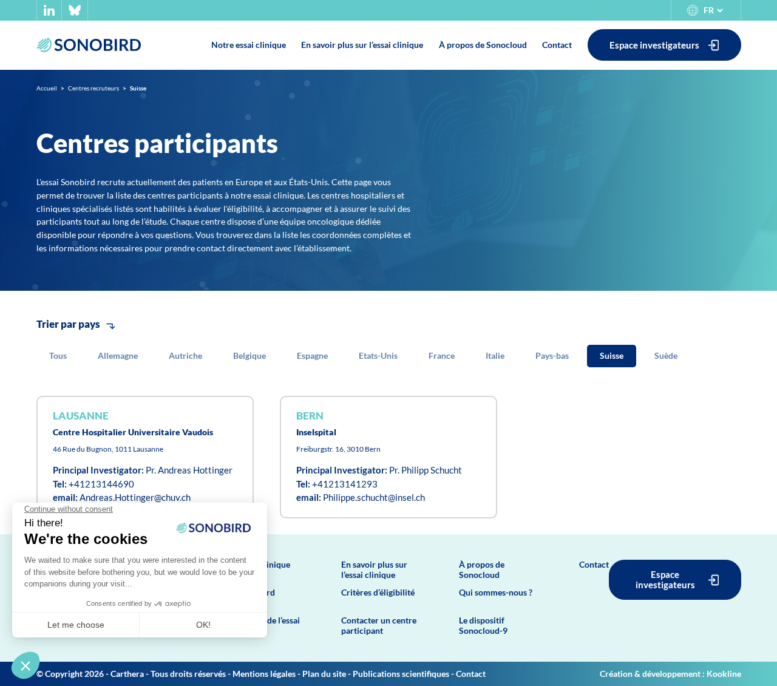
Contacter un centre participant (378, 625)
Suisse (611, 355)
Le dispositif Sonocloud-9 (483, 625)
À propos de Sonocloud (481, 569)
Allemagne (118, 355)
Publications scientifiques (401, 673)
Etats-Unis (378, 355)
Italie (495, 355)
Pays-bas (552, 355)
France (442, 355)
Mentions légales (264, 673)
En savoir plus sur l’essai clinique (374, 569)
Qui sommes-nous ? (495, 592)
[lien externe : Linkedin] (49, 10)
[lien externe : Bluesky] (75, 10)
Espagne (312, 355)
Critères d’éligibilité (378, 592)
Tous (58, 355)
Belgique (249, 355)
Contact (594, 564)
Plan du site (324, 673)
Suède (665, 355)
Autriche (185, 355)
